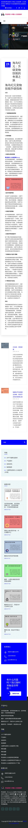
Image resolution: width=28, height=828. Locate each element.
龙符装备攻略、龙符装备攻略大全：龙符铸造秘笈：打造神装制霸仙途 (12, 505)
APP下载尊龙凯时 (12, 458)
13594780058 (11, 656)
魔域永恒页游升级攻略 (11, 556)
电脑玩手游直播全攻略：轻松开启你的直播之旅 (18, 394)
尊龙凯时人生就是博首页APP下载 (10, 763)
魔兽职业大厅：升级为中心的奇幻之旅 (12, 605)
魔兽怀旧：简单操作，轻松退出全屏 (11, 724)
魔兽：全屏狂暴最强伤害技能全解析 (11, 718)
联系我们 (9, 8)
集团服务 (9, 467)
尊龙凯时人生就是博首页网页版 (10, 757)
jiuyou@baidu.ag (12, 660)
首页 (9, 39)
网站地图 (3, 749)
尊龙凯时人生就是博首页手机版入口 (11, 760)
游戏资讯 (9, 464)
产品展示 (9, 461)
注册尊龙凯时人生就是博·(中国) (10, 746)
